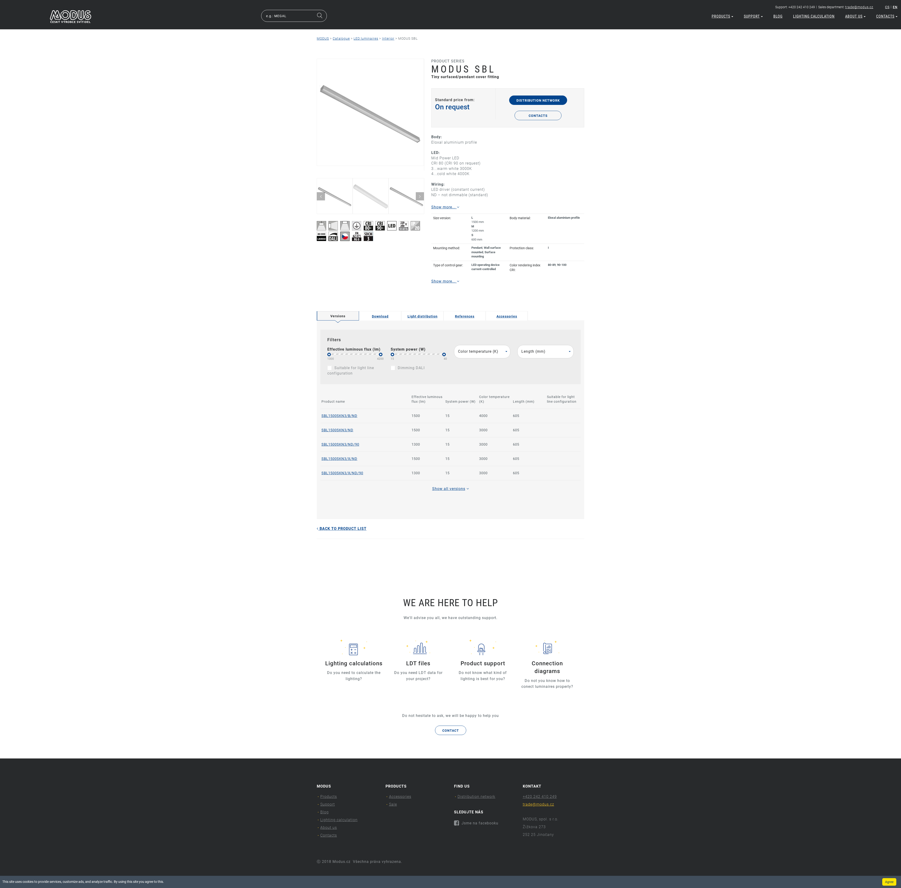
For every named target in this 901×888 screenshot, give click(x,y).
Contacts (885, 16)
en (895, 7)
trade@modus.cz (859, 7)
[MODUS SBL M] (370, 112)
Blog (778, 16)
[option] (370, 112)
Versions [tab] (337, 316)
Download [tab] (380, 316)
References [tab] (464, 316)
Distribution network (538, 100)
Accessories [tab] (506, 316)
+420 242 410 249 (540, 796)
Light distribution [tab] (423, 316)
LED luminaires (366, 38)
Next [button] (420, 196)
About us (854, 16)
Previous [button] (321, 196)
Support (752, 16)
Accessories (400, 796)
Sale (393, 804)
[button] (482, 351)
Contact (450, 730)
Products (721, 16)
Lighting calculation (814, 16)
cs (887, 7)
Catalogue (341, 38)
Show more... (444, 207)
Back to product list (342, 528)
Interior (388, 38)
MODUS (323, 38)
